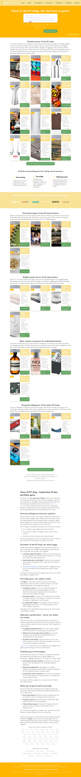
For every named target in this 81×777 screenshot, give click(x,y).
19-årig (50, 736)
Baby (23, 729)
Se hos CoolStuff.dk (45, 79)
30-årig (34, 741)
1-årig (33, 732)
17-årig (40, 736)
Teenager (47, 24)
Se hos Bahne (24, 308)
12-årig (50, 734)
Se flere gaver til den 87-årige (40, 469)
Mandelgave (31, 755)
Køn (22, 3)
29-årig (29, 741)
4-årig (47, 732)
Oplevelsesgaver (24, 646)
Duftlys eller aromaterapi (30, 566)
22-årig (29, 739)
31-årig (40, 741)
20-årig (56, 736)
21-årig (24, 739)
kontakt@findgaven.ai (40, 774)
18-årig (45, 736)
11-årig (44, 734)
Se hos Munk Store (65, 132)
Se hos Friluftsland (24, 437)
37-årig (37, 744)
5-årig (52, 732)
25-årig (45, 739)
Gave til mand (39, 755)
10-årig (39, 734)
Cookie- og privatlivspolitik (43, 769)
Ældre (23, 732)
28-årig (24, 741)
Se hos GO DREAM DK (67, 105)
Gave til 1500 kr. (48, 755)
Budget (76, 3)
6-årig (57, 732)
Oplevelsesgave (54, 753)
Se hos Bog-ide (24, 132)
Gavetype (68, 3)
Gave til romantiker (50, 751)
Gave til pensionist (30, 751)
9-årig (34, 734)
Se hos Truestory (65, 158)
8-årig (29, 734)
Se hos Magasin (25, 78)
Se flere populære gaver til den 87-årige (40, 164)
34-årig (56, 741)
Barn (40, 24)
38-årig (42, 744)
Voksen (37, 27)
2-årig (38, 732)
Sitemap (55, 769)
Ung (53, 24)
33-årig (50, 741)
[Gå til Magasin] (15, 202)
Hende (34, 24)
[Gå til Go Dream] (45, 202)
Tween (36, 729)
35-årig (26, 744)
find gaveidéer (50, 31)
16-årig (34, 736)
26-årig (50, 739)
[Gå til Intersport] (25, 202)
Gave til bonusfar (36, 753)
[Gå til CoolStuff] (35, 202)
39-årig (48, 744)
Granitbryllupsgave (27, 753)
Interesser (49, 3)
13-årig (55, 734)
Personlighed (38, 3)
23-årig (34, 739)
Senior (44, 27)
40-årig (53, 744)
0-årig (28, 732)
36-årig (32, 744)
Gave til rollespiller (40, 751)
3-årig (42, 732)
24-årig (40, 739)
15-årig (29, 736)
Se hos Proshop (25, 399)
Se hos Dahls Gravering (24, 105)
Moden (57, 729)
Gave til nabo (45, 753)
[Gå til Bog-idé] (55, 202)
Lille (27, 729)
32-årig (45, 741)
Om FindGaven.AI (29, 769)
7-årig (24, 734)
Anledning (58, 3)
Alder (29, 3)
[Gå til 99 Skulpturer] (65, 202)
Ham (28, 24)
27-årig (56, 739)
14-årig (24, 736)
